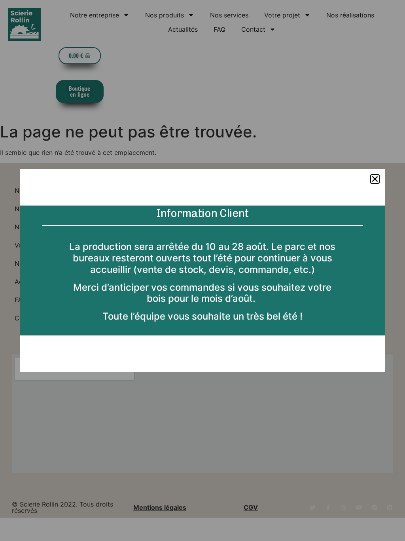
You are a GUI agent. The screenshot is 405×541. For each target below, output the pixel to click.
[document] (202, 270)
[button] (375, 179)
